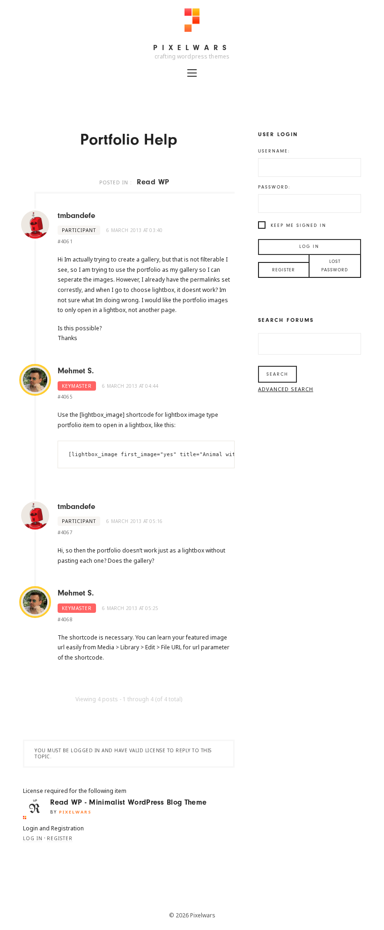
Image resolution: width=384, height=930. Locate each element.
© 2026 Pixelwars (192, 915)
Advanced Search (285, 388)
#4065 (65, 396)
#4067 (65, 532)
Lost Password (334, 266)
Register (60, 838)
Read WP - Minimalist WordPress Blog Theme (128, 802)
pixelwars (75, 812)
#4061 (65, 241)
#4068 (65, 619)
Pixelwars (192, 48)
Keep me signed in (298, 225)
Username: (274, 151)
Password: (274, 187)
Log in (33, 838)
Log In (309, 246)
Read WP (153, 182)
